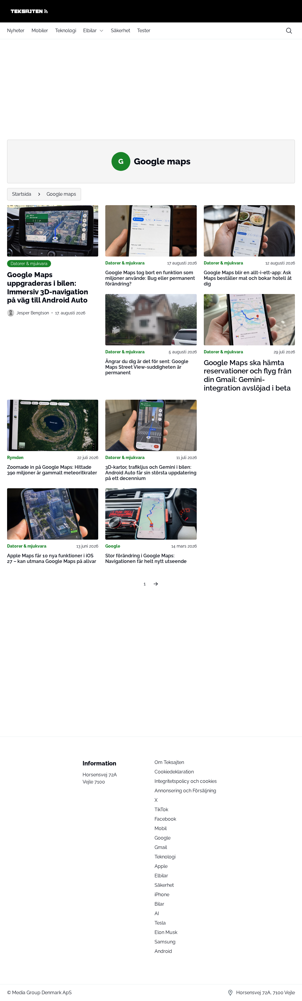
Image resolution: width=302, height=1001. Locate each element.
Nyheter (15, 30)
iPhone (162, 894)
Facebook (165, 819)
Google (112, 546)
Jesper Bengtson (33, 313)
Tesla (160, 923)
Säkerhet (120, 30)
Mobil (161, 828)
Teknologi (65, 30)
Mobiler (40, 30)
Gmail (161, 847)
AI (157, 913)
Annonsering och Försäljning (185, 790)
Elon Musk (166, 932)
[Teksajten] (151, 11)
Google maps (61, 194)
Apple (161, 866)
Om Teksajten (169, 762)
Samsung (165, 942)
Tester (143, 30)
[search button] (289, 31)
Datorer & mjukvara (29, 263)
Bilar (159, 904)
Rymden (15, 457)
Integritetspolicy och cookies (186, 781)
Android (163, 951)
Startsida (21, 194)
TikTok (161, 809)
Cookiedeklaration (174, 772)
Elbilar (90, 30)
